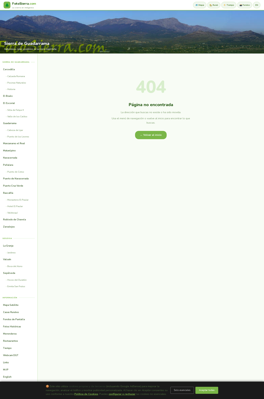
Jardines (11, 252)
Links (6, 362)
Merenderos (10, 333)
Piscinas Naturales (16, 82)
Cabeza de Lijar (15, 130)
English (7, 377)
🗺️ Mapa (199, 5)
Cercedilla (9, 69)
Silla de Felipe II (15, 110)
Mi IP (5, 369)
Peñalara (8, 165)
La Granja (8, 245)
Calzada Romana (16, 76)
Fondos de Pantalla (14, 319)
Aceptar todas (207, 390)
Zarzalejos (9, 226)
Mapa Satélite (10, 305)
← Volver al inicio (151, 135)
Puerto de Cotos (15, 171)
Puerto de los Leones (18, 136)
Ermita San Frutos (16, 286)
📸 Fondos (245, 5)
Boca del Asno (14, 266)
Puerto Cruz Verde (13, 185)
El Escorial (9, 103)
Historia (11, 89)
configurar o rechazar (122, 394)
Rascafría (8, 193)
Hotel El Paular (15, 206)
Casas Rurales (11, 312)
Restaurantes (10, 341)
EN (256, 5)
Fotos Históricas (12, 326)
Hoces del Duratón (17, 280)
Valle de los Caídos (17, 116)
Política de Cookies (86, 394)
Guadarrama (9, 123)
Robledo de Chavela (14, 219)
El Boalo (8, 96)
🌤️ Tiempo (229, 5)
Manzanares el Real (14, 143)
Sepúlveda (9, 273)
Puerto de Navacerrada (16, 178)
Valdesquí (12, 212)
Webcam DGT (10, 355)
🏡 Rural (214, 5)
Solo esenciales (182, 390)
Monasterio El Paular (18, 199)
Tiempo (7, 348)
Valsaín (7, 259)
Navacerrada (10, 157)
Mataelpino (9, 150)
